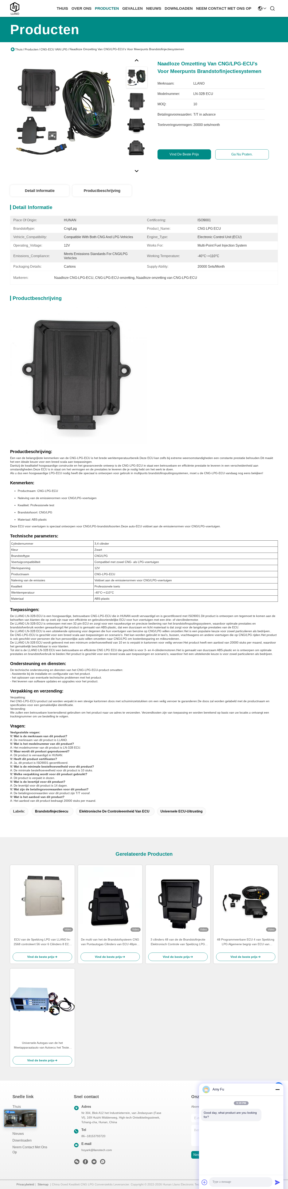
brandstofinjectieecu (51, 811)
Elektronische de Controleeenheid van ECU (114, 811)
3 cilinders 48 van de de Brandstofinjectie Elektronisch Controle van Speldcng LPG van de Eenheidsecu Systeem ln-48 (178, 942)
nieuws (153, 8)
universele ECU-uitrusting (181, 811)
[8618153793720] (103, 1163)
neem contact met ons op (223, 8)
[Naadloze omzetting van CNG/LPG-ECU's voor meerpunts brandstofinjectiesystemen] (66, 113)
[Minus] (277, 1089)
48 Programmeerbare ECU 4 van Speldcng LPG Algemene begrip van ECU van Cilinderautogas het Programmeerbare (245, 942)
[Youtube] (94, 1163)
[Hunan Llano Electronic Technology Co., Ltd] (14, 8)
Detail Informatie (40, 191)
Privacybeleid (25, 1184)
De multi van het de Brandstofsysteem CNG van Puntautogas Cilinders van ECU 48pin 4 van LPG (110, 942)
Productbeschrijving (102, 191)
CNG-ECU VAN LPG (53, 49)
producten (107, 8)
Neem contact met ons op (29, 1149)
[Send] (277, 1182)
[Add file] (204, 1182)
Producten (31, 49)
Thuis (62, 8)
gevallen (132, 8)
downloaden (179, 8)
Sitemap (43, 1184)
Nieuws (18, 1133)
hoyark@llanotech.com (96, 1150)
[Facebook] (85, 1163)
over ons (81, 8)
